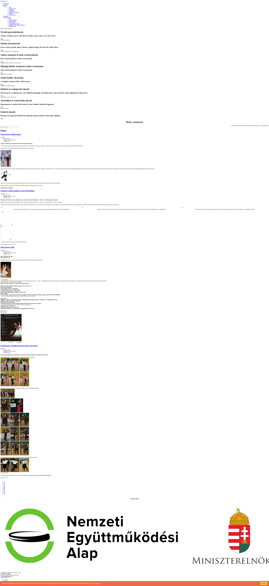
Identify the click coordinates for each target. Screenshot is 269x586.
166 (4, 485)
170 (4, 490)
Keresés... (3, 127)
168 (4, 487)
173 (4, 494)
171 (4, 491)
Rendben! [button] (263, 583)
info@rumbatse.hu (5, 577)
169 (4, 489)
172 (4, 492)
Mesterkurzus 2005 (7, 247)
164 (4, 482)
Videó (2, 38)
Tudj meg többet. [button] (96, 583)
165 (4, 483)
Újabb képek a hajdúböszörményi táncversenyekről (19, 346)
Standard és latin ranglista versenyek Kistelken (17, 191)
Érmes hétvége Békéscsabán (11, 134)
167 (4, 486)
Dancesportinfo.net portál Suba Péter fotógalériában (39, 475)
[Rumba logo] (4, 1)
